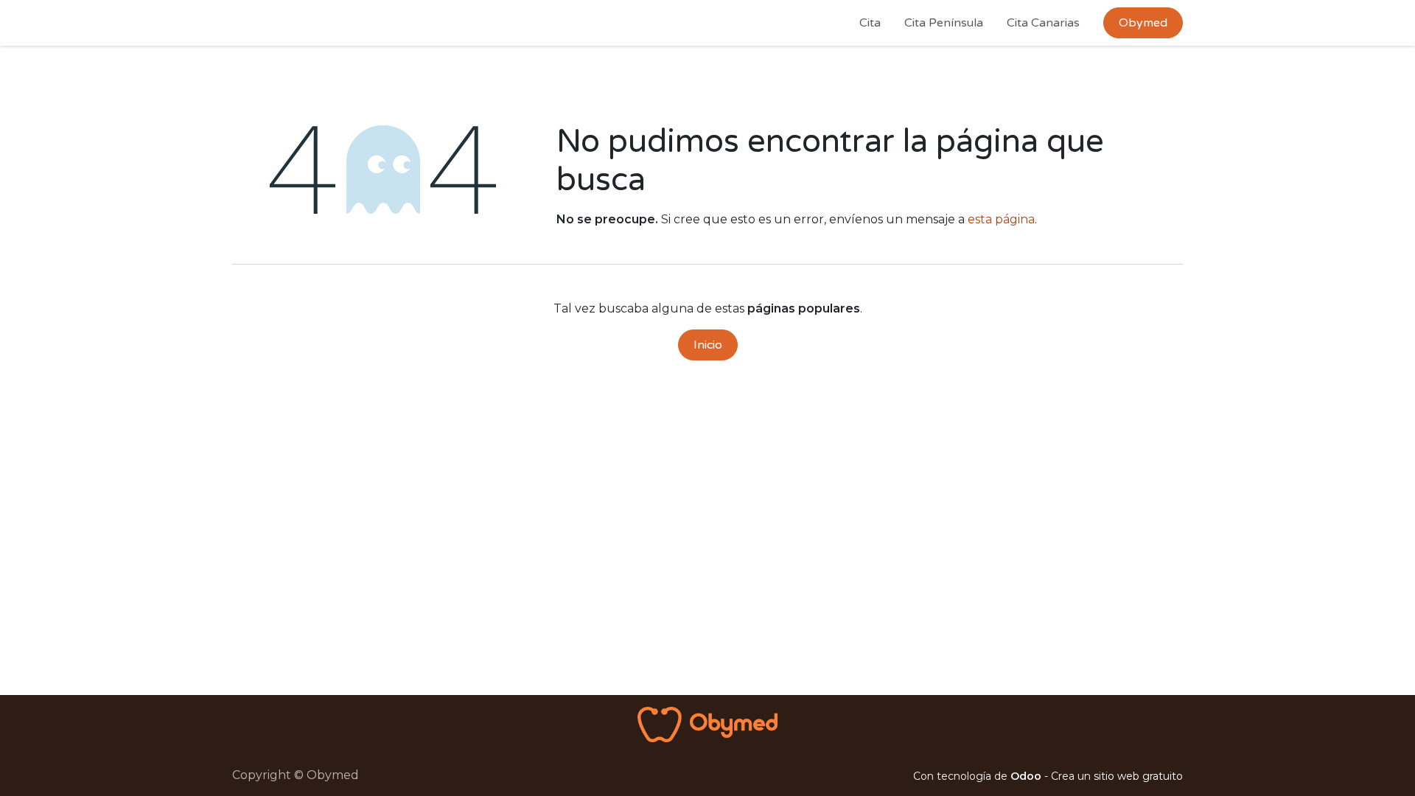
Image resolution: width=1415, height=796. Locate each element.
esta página (1001, 219)
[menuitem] (870, 23)
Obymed (1143, 22)
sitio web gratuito (1138, 776)
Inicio (707, 345)
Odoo (1027, 776)
